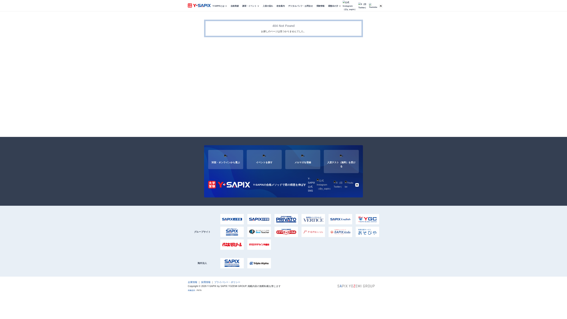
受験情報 (320, 6)
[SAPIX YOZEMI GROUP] (356, 286)
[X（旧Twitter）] (362, 6)
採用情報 (206, 282)
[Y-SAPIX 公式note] (381, 6)
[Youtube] (373, 6)
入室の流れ (268, 6)
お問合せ (300, 6)
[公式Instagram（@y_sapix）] (349, 6)
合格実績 (235, 6)
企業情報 (192, 282)
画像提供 (191, 290)
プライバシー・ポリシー (227, 282)
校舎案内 (281, 6)
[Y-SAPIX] (199, 6)
